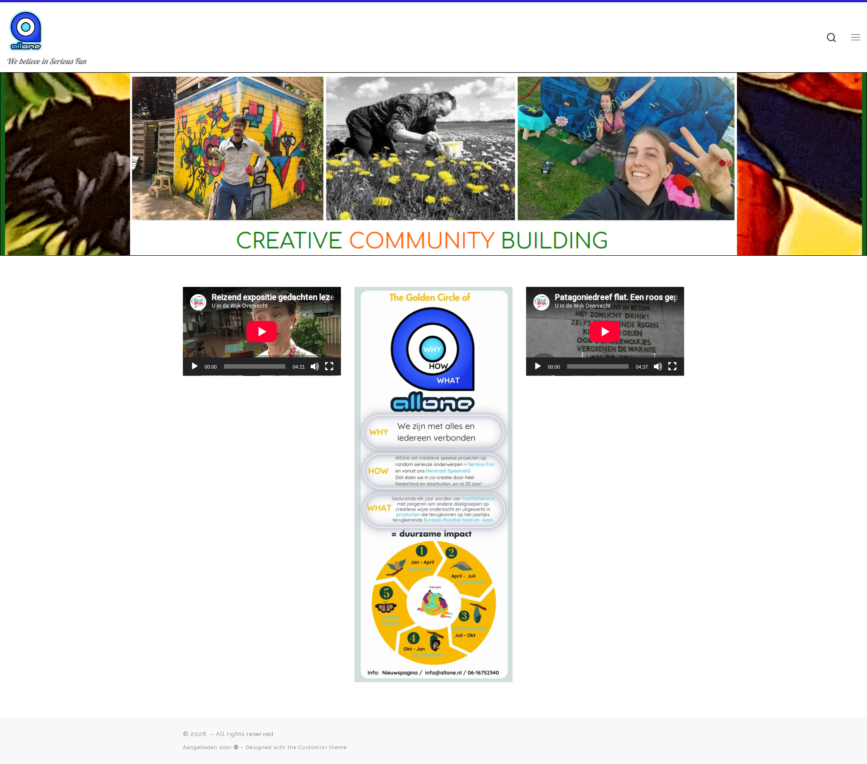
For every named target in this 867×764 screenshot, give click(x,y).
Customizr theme (322, 747)
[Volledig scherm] (329, 366)
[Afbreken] (314, 366)
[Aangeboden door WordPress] (236, 747)
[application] (262, 331)
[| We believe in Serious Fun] (26, 28)
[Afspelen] (194, 366)
